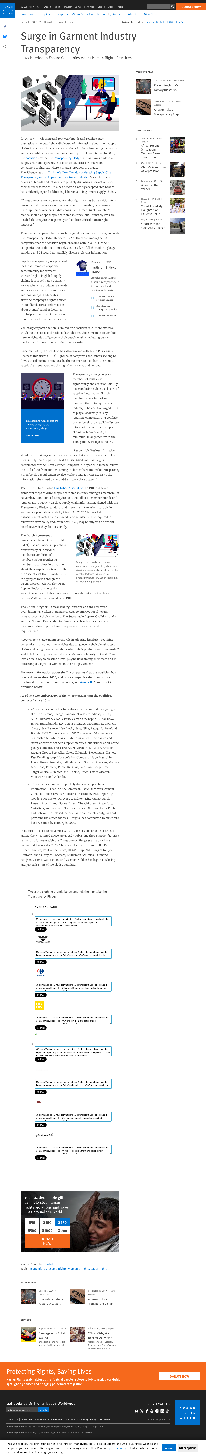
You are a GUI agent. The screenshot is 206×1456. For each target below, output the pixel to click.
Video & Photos (82, 14)
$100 (47, 1222)
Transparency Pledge (67, 158)
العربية (24, 6)
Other (62, 1230)
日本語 (78, 6)
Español (111, 6)
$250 (62, 1222)
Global (49, 1264)
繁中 (39, 6)
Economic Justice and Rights (47, 1268)
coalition (31, 158)
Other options (187, 1448)
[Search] (172, 6)
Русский (101, 6)
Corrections (26, 1419)
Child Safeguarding (86, 1419)
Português (89, 6)
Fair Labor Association (68, 488)
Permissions (57, 1419)
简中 (31, 6)
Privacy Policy (42, 1419)
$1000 (47, 1230)
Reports (63, 14)
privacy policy (117, 1448)
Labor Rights (99, 1268)
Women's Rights (78, 1268)
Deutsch (68, 6)
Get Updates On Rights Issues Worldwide (40, 1403)
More (122, 6)
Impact (102, 14)
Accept (169, 1448)
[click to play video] (70, 103)
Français (57, 6)
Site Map (70, 1419)
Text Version (104, 1419)
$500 (32, 1230)
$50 (32, 1222)
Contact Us (13, 1419)
